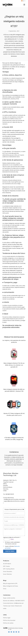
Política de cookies (8, 623)
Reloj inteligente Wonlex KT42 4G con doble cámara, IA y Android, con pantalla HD (14, 365)
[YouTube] (19, 632)
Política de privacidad (9, 620)
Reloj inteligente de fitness (10, 586)
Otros (4, 588)
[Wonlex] (7, 4)
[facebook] (9, 632)
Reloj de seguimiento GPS (10, 583)
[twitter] (11, 632)
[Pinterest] (14, 632)
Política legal (6, 617)
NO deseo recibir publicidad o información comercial (12, 543)
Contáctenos (9, 551)
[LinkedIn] (16, 632)
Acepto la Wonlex (12, 547)
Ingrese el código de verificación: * (11, 537)
